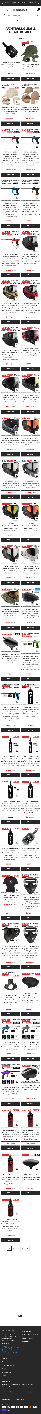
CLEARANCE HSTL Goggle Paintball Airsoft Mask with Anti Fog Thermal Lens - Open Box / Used (30, 903)
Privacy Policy (6, 1372)
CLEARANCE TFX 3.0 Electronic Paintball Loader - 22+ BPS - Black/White (30, 1088)
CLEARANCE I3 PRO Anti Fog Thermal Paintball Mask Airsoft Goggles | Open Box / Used (30, 259)
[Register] (30, 1392)
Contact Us (5, 1362)
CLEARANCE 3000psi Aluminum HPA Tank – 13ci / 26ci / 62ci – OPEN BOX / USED (10, 761)
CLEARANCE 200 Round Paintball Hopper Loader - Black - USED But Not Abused (30, 1177)
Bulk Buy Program (27, 1338)
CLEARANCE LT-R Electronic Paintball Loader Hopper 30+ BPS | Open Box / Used (30, 614)
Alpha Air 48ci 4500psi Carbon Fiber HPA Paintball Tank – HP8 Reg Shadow (10, 65)
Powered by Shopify (18, 1399)
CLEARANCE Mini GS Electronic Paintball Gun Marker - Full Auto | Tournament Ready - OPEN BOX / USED (30, 663)
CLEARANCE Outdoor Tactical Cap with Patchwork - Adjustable (30, 67)
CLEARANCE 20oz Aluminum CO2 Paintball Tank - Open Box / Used (30, 712)
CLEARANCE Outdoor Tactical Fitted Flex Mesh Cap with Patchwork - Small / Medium (10, 110)
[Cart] (38, 10)
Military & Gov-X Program (30, 1335)
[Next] (31, 1248)
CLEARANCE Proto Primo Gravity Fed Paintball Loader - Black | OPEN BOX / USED (11, 659)
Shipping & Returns (8, 1365)
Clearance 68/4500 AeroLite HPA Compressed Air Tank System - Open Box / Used (30, 853)
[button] (28, 813)
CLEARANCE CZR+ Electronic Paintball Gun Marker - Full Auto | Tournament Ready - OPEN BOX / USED (10, 158)
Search (4, 1358)
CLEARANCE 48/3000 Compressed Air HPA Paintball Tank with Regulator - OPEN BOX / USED (10, 1225)
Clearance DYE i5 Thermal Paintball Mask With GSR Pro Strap (10, 441)
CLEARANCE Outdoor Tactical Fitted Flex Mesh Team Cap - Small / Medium (30, 109)
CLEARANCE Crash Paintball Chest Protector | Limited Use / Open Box (10, 899)
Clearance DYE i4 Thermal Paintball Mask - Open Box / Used (30, 352)
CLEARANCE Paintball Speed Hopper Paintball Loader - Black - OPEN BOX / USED (30, 998)
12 (27, 1248)
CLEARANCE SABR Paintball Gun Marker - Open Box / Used (10, 1046)
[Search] (7, 10)
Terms (4, 1376)
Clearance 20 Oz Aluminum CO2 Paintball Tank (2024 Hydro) (10, 1133)
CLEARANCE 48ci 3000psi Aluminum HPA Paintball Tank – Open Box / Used (30, 806)
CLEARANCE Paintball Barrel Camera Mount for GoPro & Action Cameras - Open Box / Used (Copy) (10, 1000)
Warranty (5, 1369)
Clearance (25, 1342)
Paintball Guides (27, 1331)
